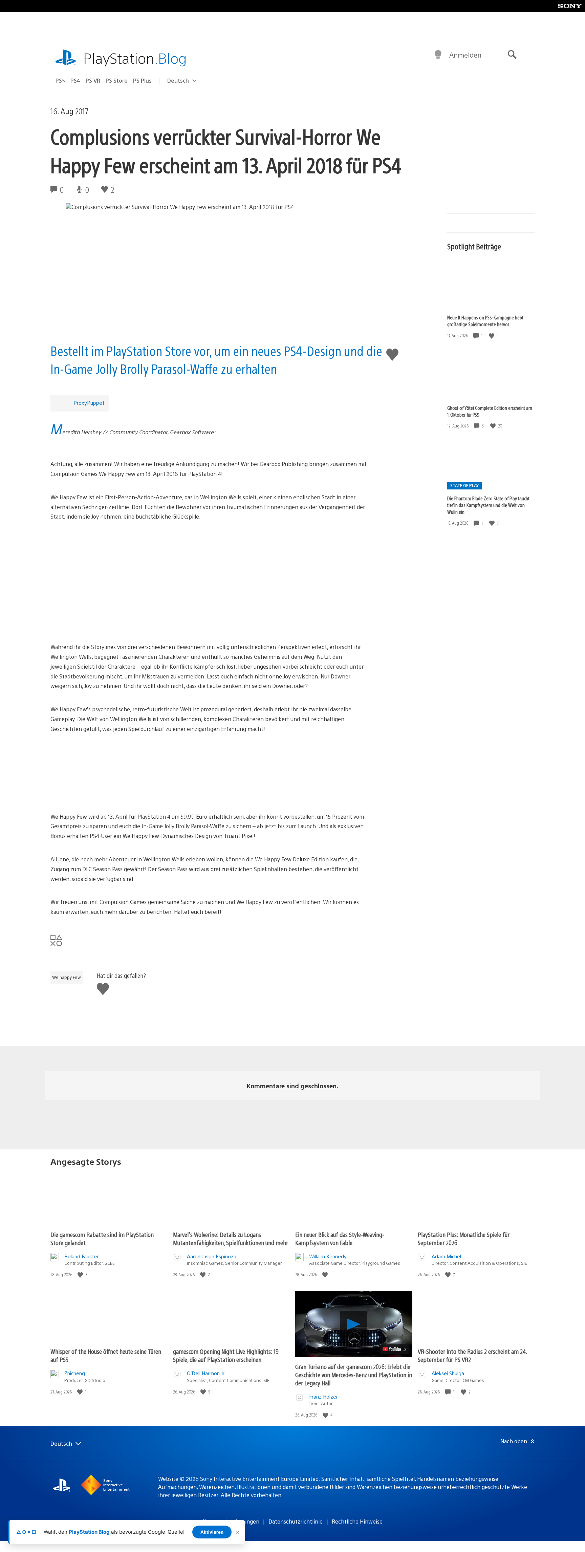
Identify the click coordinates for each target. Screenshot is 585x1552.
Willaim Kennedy (328, 1256)
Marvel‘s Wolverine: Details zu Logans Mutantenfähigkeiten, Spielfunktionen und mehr (230, 1238)
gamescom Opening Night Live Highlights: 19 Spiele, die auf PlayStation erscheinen (226, 1355)
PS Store (117, 80)
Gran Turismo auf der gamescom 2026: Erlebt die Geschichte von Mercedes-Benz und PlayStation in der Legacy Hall (353, 1375)
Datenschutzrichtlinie (295, 1521)
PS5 (60, 80)
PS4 (75, 80)
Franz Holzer (323, 1396)
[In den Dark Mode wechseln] (438, 55)
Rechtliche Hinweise (357, 1521)
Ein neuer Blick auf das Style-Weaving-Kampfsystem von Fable (339, 1238)
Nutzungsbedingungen (230, 1521)
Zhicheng (74, 1373)
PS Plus (142, 80)
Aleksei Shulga (448, 1373)
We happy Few (66, 977)
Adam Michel (446, 1256)
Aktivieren (211, 1532)
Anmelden (465, 54)
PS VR (93, 80)
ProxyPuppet (89, 402)
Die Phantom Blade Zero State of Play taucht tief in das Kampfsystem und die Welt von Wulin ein (488, 505)
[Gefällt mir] (492, 335)
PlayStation (135, 57)
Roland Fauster (81, 1256)
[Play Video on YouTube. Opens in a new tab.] (394, 1349)
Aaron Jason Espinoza (211, 1256)
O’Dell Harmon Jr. (206, 1373)
